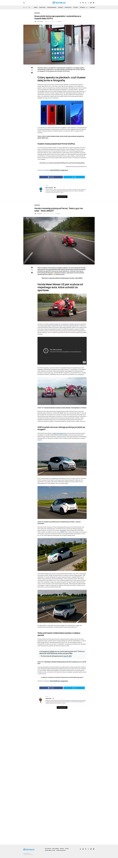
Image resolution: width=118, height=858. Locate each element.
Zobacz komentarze (62, 196)
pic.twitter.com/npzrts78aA (64, 653)
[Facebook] (94, 3)
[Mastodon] (91, 3)
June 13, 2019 (68, 656)
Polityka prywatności (61, 850)
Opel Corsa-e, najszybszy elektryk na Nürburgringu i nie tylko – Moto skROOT (62, 278)
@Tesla (52, 651)
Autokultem (63, 530)
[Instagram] (86, 3)
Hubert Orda (48, 698)
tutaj (77, 625)
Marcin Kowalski (49, 187)
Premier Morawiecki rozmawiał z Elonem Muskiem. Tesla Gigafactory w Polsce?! (65, 407)
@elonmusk (42, 653)
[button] (24, 3)
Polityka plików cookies (50, 850)
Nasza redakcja (55, 848)
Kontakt (67, 848)
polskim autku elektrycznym (60, 433)
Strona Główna (48, 848)
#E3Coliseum (51, 653)
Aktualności (37, 205)
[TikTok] (80, 3)
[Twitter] (88, 3)
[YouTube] (83, 3)
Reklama (62, 848)
